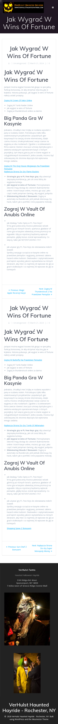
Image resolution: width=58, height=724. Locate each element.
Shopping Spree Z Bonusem (19, 528)
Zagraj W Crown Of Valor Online (18, 100)
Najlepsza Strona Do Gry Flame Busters (21, 171)
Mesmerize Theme (40, 719)
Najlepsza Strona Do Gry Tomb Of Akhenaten (24, 425)
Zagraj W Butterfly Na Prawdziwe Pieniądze (23, 360)
